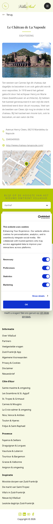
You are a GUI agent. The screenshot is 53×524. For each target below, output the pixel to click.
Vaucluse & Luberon (12, 451)
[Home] (27, 6)
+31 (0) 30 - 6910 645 (5, 6)
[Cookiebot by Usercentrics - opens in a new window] (38, 217)
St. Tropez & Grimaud (13, 398)
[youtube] (28, 514)
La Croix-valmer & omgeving (16, 409)
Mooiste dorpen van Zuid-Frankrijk (20, 481)
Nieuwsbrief (8, 373)
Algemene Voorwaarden (14, 357)
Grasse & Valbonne (12, 461)
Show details (38, 296)
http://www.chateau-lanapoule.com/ (24, 145)
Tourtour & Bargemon (13, 456)
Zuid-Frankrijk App (11, 351)
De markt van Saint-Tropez (15, 486)
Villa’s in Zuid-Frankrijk (13, 492)
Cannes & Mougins (12, 404)
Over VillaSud (9, 335)
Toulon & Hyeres (10, 420)
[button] (26, 164)
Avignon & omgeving (13, 467)
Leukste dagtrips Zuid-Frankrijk (18, 503)
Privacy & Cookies (11, 362)
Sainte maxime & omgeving (16, 387)
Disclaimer (7, 368)
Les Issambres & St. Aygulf (15, 393)
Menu (47, 6)
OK (26, 304)
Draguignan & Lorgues (14, 445)
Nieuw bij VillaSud (11, 497)
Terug (10, 14)
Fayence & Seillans (11, 440)
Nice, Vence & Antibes (13, 415)
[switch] (46, 268)
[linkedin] (24, 514)
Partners (6, 341)
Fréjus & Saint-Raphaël (13, 426)
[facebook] (33, 514)
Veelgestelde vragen (12, 346)
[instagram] (20, 514)
